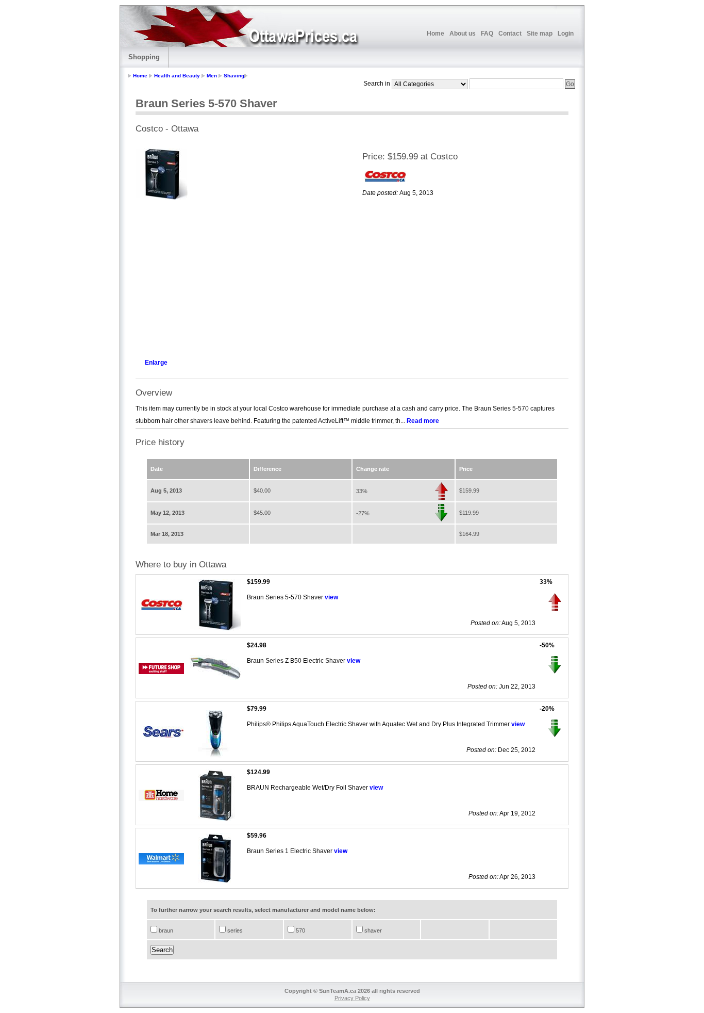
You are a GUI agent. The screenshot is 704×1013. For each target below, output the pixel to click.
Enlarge (156, 362)
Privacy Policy (352, 998)
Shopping (144, 57)
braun (165, 930)
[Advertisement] (239, 276)
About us (462, 33)
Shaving (234, 75)
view (331, 597)
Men (212, 75)
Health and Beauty (177, 75)
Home (435, 33)
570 (299, 930)
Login (566, 33)
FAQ (487, 33)
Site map (539, 33)
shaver (372, 930)
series (234, 930)
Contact (510, 33)
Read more (423, 420)
